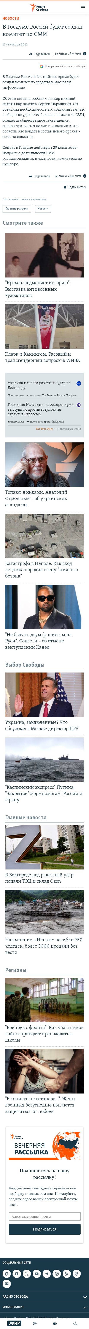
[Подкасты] (77, 1274)
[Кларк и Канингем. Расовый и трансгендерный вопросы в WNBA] (44, 326)
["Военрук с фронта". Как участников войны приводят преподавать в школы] (44, 1000)
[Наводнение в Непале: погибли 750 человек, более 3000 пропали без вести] (44, 912)
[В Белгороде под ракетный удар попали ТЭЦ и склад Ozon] (44, 847)
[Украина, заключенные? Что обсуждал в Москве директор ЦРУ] (44, 695)
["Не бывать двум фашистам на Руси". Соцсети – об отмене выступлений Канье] (44, 607)
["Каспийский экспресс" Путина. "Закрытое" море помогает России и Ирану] (44, 759)
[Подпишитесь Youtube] (37, 1274)
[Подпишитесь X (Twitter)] (27, 1274)
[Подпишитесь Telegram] (47, 1274)
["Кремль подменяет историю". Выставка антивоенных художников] (44, 255)
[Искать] (75, 1323)
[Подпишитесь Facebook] (17, 1274)
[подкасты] (34, 1323)
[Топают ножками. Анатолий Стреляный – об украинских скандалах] (44, 464)
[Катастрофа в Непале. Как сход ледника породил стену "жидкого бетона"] (44, 536)
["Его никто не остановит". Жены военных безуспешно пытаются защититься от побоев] (44, 1071)
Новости (11, 19)
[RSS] (67, 1274)
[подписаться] (7, 1284)
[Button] (39, 54)
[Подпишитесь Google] (7, 1274)
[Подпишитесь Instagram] (56, 1274)
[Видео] (55, 1323)
